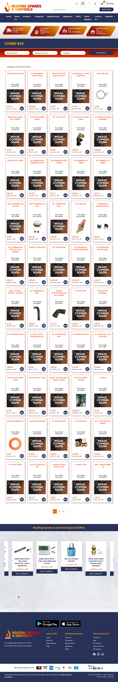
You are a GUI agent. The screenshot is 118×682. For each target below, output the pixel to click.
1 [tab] (6, 597)
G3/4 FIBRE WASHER (37, 421)
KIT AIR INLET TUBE (37, 377)
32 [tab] (43, 600)
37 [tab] (63, 600)
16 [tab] (67, 597)
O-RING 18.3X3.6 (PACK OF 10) (59, 465)
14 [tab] (59, 597)
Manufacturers (53, 16)
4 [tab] (18, 597)
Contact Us (98, 17)
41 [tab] (79, 600)
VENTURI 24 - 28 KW (15, 160)
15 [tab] (63, 597)
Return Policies (108, 675)
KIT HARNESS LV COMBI (102, 161)
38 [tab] (67, 600)
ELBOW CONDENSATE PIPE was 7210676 (59, 293)
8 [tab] (35, 597)
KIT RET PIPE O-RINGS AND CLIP (37, 335)
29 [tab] (31, 600)
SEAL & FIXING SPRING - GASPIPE (15, 292)
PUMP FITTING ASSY (37, 247)
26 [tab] (107, 597)
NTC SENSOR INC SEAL (59, 205)
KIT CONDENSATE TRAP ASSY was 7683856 (15, 249)
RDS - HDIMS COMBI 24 (103, 465)
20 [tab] (83, 597)
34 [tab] (51, 600)
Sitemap (111, 677)
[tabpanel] (71, 558)
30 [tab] (35, 600)
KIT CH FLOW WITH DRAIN (102, 422)
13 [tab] (55, 597)
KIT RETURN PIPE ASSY (59, 335)
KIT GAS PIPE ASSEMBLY (102, 292)
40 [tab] (75, 600)
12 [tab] (51, 597)
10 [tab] (43, 597)
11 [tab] (47, 597)
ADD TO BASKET (22, 571)
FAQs (48, 646)
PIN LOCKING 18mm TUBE (15, 378)
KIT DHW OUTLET (59, 421)
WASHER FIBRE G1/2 (15, 421)
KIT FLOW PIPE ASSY (15, 334)
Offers (78, 16)
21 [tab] (87, 597)
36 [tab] (59, 600)
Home (8, 16)
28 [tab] (27, 600)
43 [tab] (87, 600)
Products (27, 16)
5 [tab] (23, 597)
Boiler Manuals (87, 17)
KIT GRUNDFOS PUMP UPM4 (37, 74)
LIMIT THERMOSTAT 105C (37, 205)
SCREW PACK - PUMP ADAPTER (80, 74)
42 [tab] (83, 600)
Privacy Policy (101, 677)
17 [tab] (71, 597)
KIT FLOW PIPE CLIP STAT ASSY (103, 335)
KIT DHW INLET (81, 421)
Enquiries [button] (109, 16)
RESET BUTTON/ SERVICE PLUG (59, 74)
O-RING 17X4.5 (81, 464)
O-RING (103, 377)
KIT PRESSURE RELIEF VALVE (103, 248)
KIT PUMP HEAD (58, 247)
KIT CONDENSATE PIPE (37, 292)
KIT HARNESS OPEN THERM (59, 161)
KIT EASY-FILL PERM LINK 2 (81, 118)
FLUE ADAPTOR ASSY (15, 73)
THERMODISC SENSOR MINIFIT (103, 205)
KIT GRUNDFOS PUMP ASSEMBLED (80, 248)
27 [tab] (111, 597)
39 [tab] (71, 600)
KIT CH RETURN (15, 464)
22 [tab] (91, 597)
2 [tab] (10, 597)
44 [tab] (91, 600)
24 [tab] (99, 597)
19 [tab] (79, 597)
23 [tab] (95, 597)
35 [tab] (55, 600)
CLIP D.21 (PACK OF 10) (37, 465)
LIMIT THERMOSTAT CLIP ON (15, 205)
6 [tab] (27, 597)
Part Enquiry (97, 649)
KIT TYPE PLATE (58, 117)
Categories (39, 16)
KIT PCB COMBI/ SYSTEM (80, 378)
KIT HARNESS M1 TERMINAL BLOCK (37, 161)
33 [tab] (47, 600)
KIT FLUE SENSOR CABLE (37, 118)
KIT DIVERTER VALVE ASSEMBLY (102, 118)
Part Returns (97, 643)
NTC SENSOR (80, 204)
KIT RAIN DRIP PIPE (81, 334)
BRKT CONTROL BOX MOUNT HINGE (59, 378)
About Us (17, 17)
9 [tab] (39, 597)
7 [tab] (31, 597)
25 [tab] (103, 597)
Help (111, 3)
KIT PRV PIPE (80, 291)
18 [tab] (75, 597)
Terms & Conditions (95, 675)
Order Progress (98, 646)
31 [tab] (39, 600)
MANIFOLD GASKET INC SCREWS (15, 118)
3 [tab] (14, 597)
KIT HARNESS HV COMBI (81, 161)
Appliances (67, 16)
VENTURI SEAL (103, 73)
